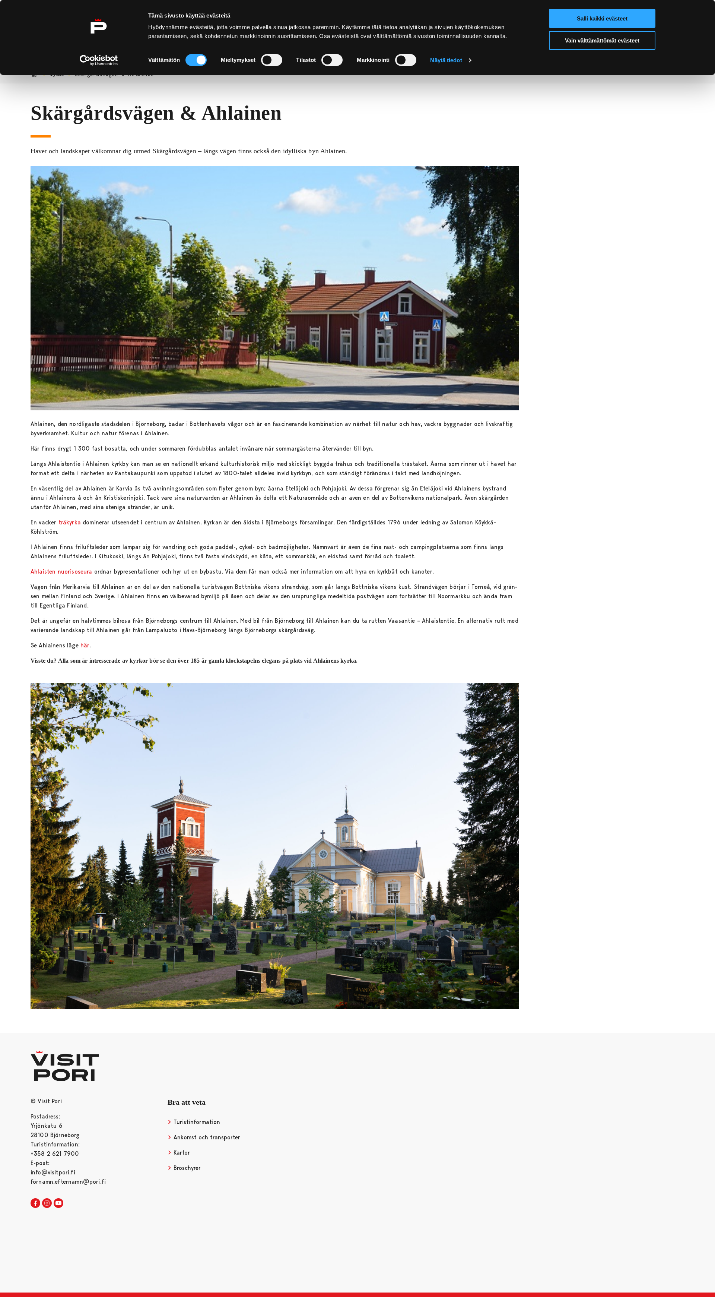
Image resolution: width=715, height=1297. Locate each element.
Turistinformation (196, 1122)
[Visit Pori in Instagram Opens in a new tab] (47, 1203)
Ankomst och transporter (206, 1137)
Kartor (181, 1152)
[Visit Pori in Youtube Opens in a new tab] (58, 1203)
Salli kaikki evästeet (602, 18)
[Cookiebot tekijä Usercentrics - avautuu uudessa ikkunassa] (98, 60)
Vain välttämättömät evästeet (602, 40)
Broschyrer (186, 1167)
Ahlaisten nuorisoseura (61, 571)
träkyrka (69, 522)
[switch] (271, 60)
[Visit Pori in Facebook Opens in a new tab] (35, 1203)
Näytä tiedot (446, 60)
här (84, 645)
